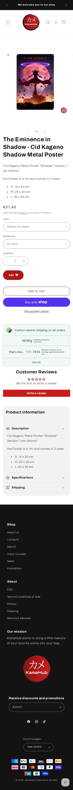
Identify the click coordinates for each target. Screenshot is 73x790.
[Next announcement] (66, 5)
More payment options (36, 311)
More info (36, 362)
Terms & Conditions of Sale (23, 596)
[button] (8, 22)
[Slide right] (45, 132)
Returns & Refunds (18, 618)
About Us (13, 532)
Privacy (11, 603)
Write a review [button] (36, 393)
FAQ (10, 589)
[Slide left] (28, 132)
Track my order (16, 554)
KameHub (30, 780)
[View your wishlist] (56, 22)
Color (6, 219)
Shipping (23, 213)
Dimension (9, 236)
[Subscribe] (60, 707)
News (10, 561)
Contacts (13, 539)
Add (11, 275)
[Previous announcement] (7, 5)
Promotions (14, 568)
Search (11, 546)
